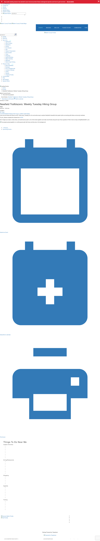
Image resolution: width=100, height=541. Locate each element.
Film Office (37, 518)
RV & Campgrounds (10, 68)
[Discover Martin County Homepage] (50, 32)
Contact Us (5, 5)
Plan (86, 27)
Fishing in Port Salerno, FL (10, 509)
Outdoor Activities (8, 444)
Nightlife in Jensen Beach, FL (11, 494)
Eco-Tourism (8, 48)
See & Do (56, 27)
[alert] (50, 2)
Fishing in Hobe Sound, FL (10, 503)
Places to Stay (66, 27)
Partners (5, 8)
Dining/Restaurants (8, 460)
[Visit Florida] (16, 518)
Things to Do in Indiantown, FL (11, 451)
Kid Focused (8, 52)
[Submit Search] (15, 34)
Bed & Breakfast (9, 65)
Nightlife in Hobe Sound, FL (10, 489)
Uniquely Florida (9, 75)
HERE (21, 117)
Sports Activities (9, 57)
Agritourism (8, 41)
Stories (4, 7)
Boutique (7, 67)
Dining (7, 46)
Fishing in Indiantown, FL (10, 506)
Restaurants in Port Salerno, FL (11, 473)
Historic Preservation (10, 51)
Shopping (7, 55)
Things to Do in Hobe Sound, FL (11, 447)
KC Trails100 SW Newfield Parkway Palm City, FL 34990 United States (15, 112)
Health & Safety (6, 11)
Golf (6, 49)
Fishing (5, 499)
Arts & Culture (8, 43)
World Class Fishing (10, 62)
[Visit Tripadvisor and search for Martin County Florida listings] (50, 534)
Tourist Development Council (41, 516)
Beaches (48, 27)
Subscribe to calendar (5, 334)
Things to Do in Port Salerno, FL (11, 456)
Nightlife (5, 486)
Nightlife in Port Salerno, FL (10, 497)
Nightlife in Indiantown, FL (10, 492)
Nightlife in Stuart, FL (9, 487)
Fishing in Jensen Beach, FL (10, 507)
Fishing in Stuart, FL (9, 501)
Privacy (36, 523)
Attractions (8, 45)
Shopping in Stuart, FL (9, 477)
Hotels (7, 71)
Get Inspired (6, 79)
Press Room (37, 520)
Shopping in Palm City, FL (10, 481)
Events (41, 27)
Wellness (7, 60)
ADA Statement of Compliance (41, 527)
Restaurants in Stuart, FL (10, 461)
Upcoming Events (7, 129)
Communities (77, 27)
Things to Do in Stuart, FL (10, 446)
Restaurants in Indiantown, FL (11, 468)
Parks (6, 54)
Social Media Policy (39, 525)
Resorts (7, 73)
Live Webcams (6, 4)
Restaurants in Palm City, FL (10, 471)
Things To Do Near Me (15, 442)
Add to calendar (19, 99)
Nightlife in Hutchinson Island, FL (11, 490)
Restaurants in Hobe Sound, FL (11, 464)
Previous (5, 127)
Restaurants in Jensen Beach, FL (11, 469)
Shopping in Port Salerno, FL (11, 483)
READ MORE (70, 2)
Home (4, 88)
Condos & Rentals (9, 70)
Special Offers (6, 10)
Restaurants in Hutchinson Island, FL (12, 466)
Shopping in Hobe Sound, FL (11, 478)
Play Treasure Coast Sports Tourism (12, 457)
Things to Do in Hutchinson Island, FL (12, 449)
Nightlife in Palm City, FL (10, 495)
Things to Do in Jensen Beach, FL (11, 452)
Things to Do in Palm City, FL (11, 454)
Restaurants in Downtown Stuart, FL (12, 463)
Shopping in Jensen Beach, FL (11, 480)
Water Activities (9, 59)
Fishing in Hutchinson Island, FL (11, 504)
